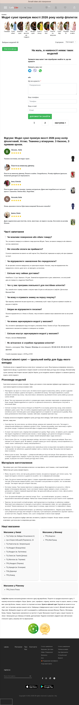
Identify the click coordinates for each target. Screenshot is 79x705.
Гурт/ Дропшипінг (63, 652)
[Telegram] (54, 678)
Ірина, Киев (15, 213)
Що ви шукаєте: (34, 81)
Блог (42, 658)
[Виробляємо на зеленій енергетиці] (33, 628)
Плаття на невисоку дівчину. (22, 166)
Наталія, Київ (16, 197)
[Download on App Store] (31, 687)
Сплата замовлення (64, 646)
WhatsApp (35, 347)
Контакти (33, 647)
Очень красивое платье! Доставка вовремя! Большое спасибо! (27, 206)
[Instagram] (46, 678)
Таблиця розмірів (63, 649)
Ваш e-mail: (32, 106)
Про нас (25, 648)
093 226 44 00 (56, 347)
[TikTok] (50, 678)
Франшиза (44, 655)
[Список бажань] (65, 7)
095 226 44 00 (65, 347)
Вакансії (60, 658)
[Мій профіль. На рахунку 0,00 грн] (55, 7)
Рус (58, 696)
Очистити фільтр (9, 49)
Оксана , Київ (16, 150)
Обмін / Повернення (47, 652)
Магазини (18, 647)
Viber (22, 347)
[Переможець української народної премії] (45, 629)
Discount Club (10, 292)
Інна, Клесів (16, 181)
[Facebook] (42, 678)
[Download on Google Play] (47, 687)
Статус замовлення (47, 646)
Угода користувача (46, 664)
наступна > (60, 123)
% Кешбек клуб (62, 655)
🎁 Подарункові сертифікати (49, 661)
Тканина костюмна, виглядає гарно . (17, 158)
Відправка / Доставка (47, 649)
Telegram (28, 347)
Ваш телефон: (33, 97)
